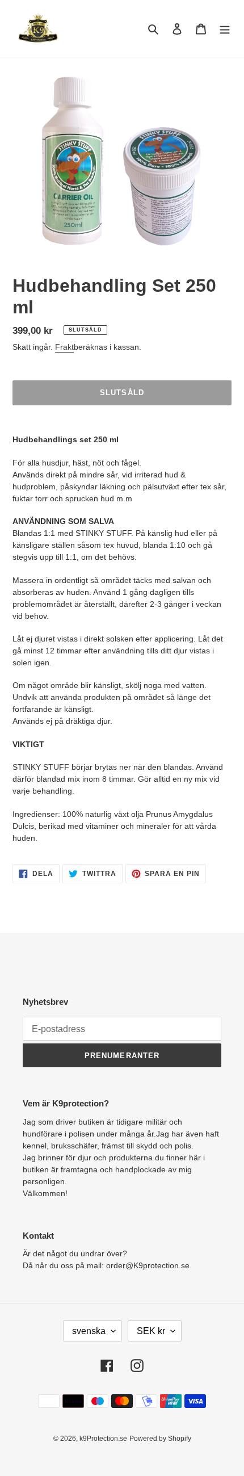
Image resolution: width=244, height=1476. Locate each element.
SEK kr (151, 1331)
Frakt (64, 346)
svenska (89, 1331)
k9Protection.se (103, 1439)
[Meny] (225, 28)
